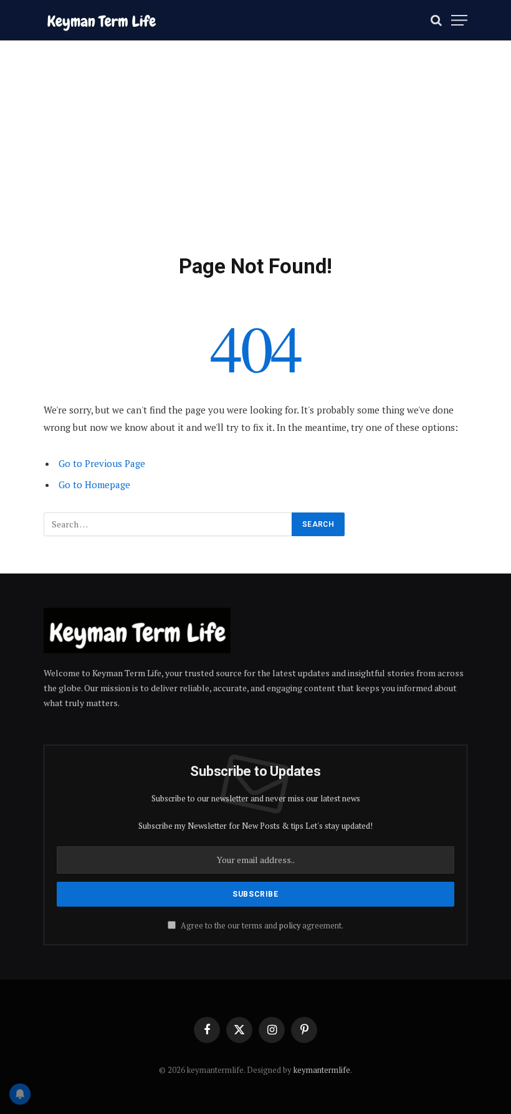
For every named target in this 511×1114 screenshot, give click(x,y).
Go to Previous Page (102, 463)
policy (289, 925)
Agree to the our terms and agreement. (261, 925)
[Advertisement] (255, 160)
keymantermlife (322, 1069)
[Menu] (459, 20)
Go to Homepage (94, 484)
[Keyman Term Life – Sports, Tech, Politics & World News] (101, 20)
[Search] (436, 20)
